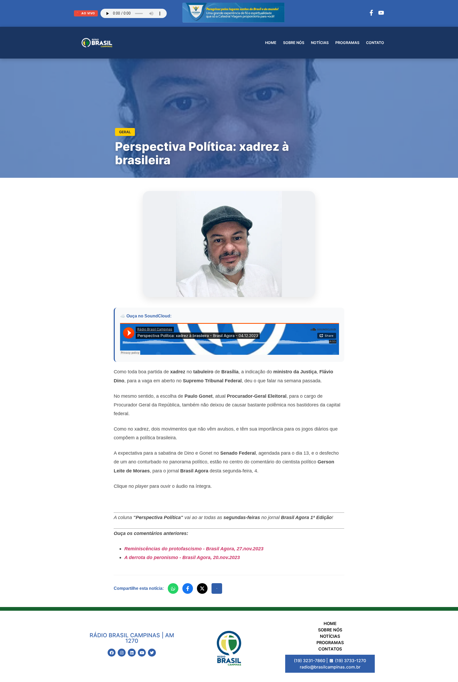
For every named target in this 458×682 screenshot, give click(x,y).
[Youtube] (142, 653)
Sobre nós (293, 42)
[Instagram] (122, 653)
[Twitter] (152, 653)
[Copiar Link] (217, 588)
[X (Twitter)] (202, 588)
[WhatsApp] (173, 588)
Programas (347, 42)
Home (270, 42)
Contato (375, 42)
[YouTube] (381, 13)
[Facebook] (371, 13)
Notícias (320, 42)
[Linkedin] (132, 653)
